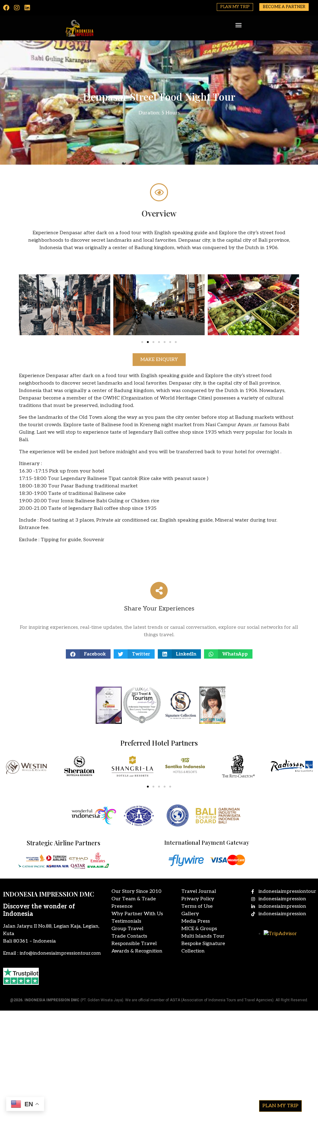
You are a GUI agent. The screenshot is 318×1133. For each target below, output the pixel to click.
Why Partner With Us (137, 914)
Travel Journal (198, 891)
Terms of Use (197, 906)
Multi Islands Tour (203, 936)
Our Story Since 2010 (136, 891)
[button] (239, 25)
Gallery (190, 914)
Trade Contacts (129, 936)
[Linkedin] (27, 8)
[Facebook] (6, 8)
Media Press (195, 921)
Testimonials (126, 921)
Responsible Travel (134, 944)
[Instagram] (17, 8)
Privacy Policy (197, 899)
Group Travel (127, 929)
